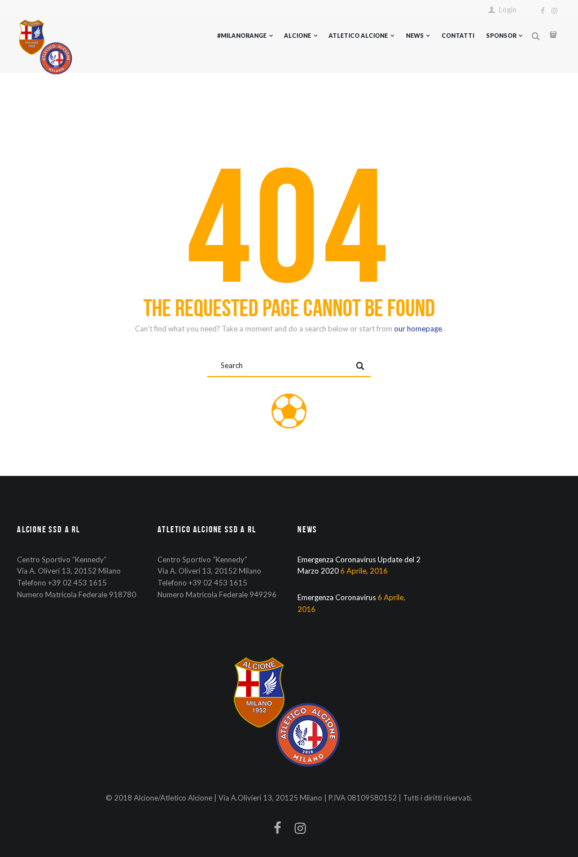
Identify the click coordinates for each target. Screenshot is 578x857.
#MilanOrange (241, 35)
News (415, 35)
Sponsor (501, 35)
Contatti (457, 35)
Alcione (297, 35)
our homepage (418, 328)
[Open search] (535, 36)
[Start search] (360, 366)
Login (507, 10)
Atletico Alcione (358, 35)
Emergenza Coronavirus (336, 597)
